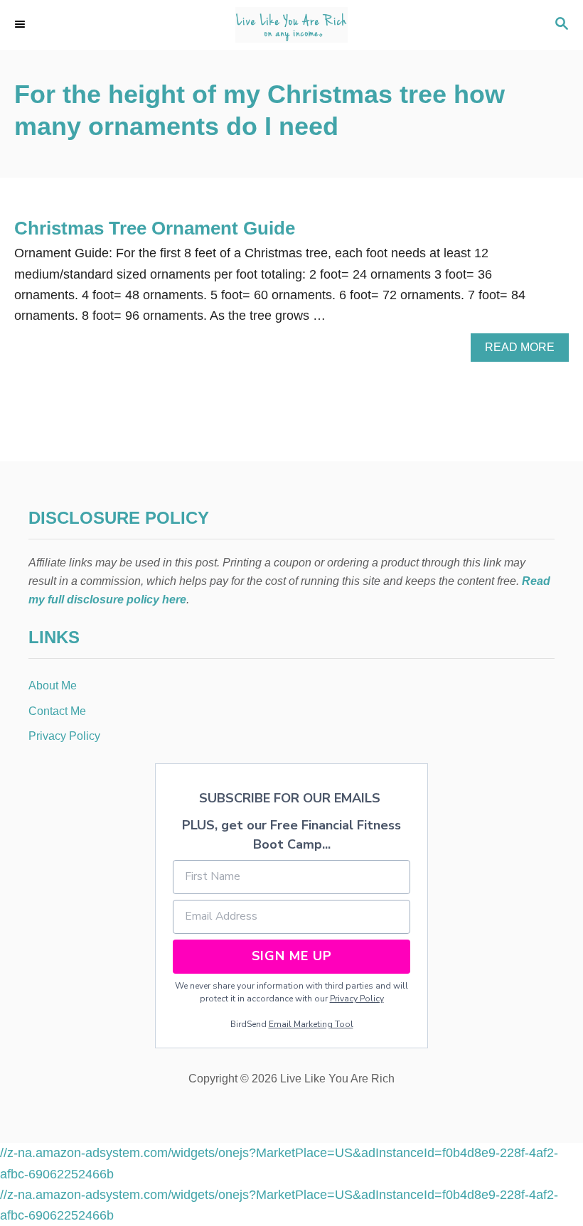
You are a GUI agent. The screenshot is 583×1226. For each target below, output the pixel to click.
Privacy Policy (357, 998)
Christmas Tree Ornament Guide (154, 228)
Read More (524, 351)
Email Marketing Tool (311, 1024)
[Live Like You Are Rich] (291, 25)
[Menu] (21, 25)
